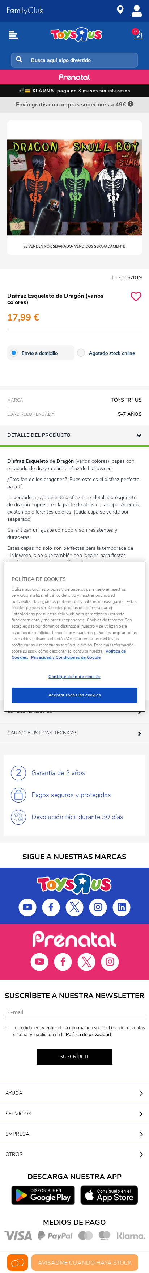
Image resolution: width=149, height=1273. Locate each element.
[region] (74, 636)
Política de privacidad (88, 1034)
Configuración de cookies (74, 676)
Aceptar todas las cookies (74, 695)
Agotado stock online (112, 353)
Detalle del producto (39, 435)
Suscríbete (75, 1056)
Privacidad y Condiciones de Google (65, 657)
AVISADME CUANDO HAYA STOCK (85, 1263)
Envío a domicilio (40, 353)
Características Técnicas (42, 732)
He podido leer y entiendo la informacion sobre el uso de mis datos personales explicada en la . (78, 1031)
